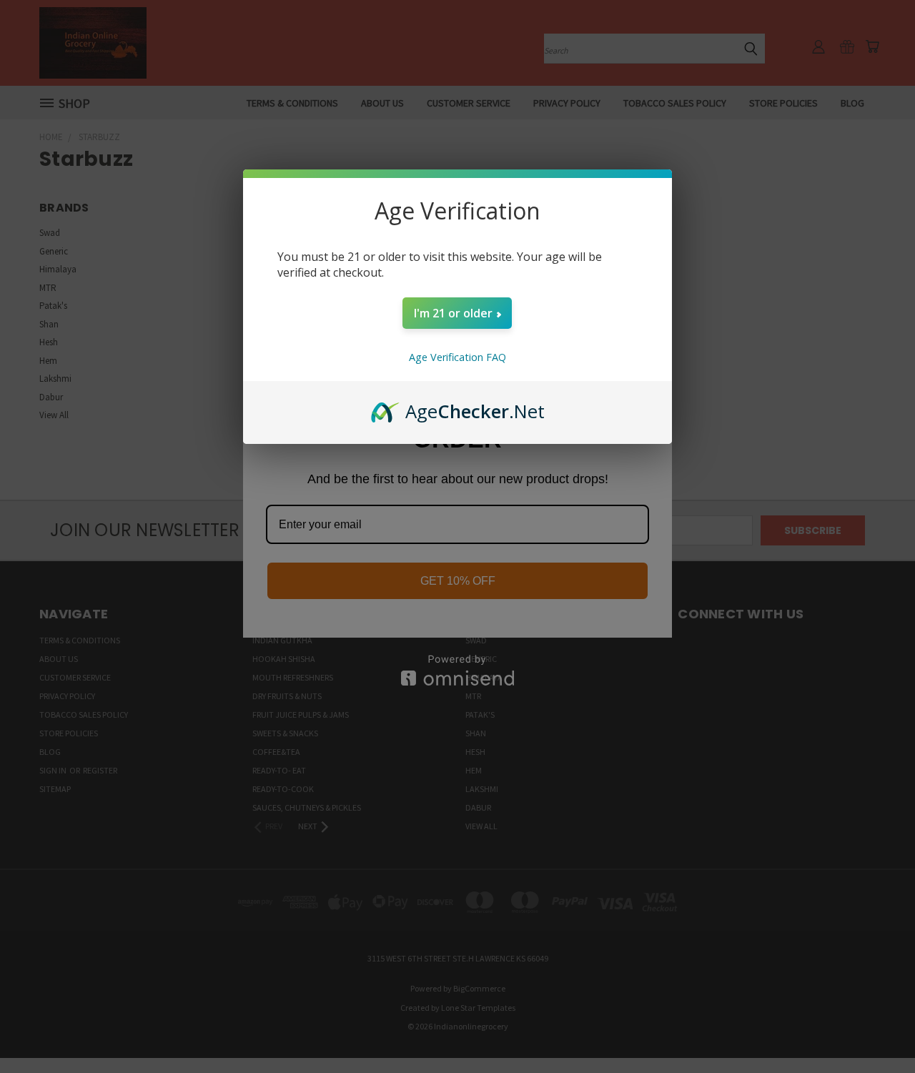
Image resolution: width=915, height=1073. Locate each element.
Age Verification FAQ (457, 357)
